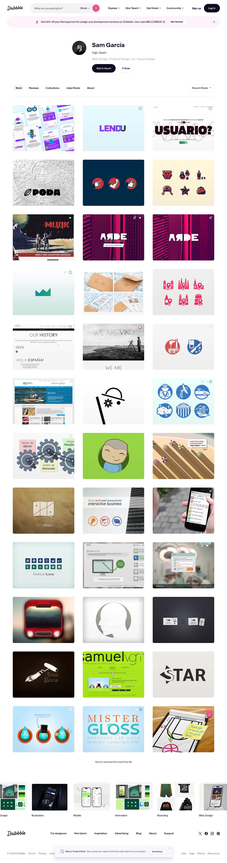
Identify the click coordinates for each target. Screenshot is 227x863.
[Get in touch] (54, 145)
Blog (138, 833)
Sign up (196, 8)
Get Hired (152, 8)
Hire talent (80, 833)
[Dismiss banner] (170, 848)
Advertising (121, 833)
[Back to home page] (15, 8)
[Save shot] (61, 145)
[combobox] (54, 8)
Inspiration (100, 833)
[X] (200, 833)
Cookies (54, 853)
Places (201, 853)
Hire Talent (132, 8)
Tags (191, 853)
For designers (59, 833)
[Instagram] (212, 833)
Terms (31, 853)
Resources (214, 853)
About (152, 833)
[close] (214, 22)
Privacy (42, 853)
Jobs (183, 853)
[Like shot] (68, 145)
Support (169, 833)
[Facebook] (206, 833)
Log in (211, 8)
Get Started (177, 21)
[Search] (95, 8)
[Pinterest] (218, 833)
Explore (112, 8)
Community (174, 8)
